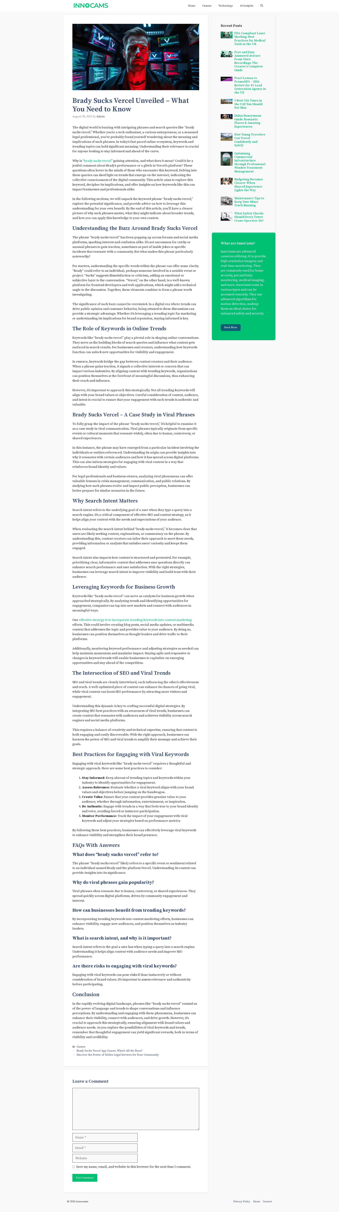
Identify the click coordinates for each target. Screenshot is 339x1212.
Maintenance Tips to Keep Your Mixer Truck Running (249, 201)
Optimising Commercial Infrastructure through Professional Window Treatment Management (250, 162)
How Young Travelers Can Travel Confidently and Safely (249, 140)
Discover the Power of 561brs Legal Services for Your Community (118, 1055)
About (256, 1201)
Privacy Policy (241, 1201)
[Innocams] (90, 5)
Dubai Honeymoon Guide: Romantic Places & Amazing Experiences (247, 121)
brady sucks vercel (97, 161)
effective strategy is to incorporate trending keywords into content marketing (135, 620)
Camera (207, 5)
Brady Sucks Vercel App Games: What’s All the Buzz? (109, 1050)
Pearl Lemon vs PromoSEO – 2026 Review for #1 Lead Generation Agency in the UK (250, 85)
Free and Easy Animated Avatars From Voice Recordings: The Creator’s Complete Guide (248, 61)
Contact (267, 1201)
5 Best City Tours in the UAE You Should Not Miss (248, 104)
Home (191, 5)
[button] (262, 5)
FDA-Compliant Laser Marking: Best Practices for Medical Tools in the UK (250, 38)
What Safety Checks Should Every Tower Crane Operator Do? (249, 217)
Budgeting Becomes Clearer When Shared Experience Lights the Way (248, 185)
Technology (226, 5)
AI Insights (246, 5)
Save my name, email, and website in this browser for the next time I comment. (133, 1167)
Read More (230, 327)
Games (81, 1046)
